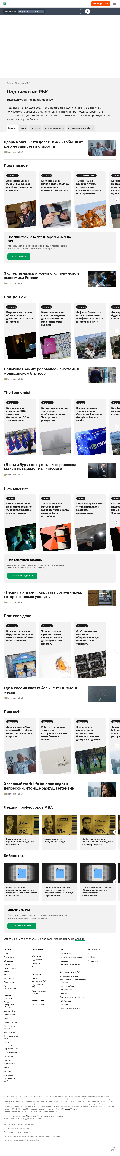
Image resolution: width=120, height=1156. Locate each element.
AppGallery (93, 960)
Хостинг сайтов (67, 985)
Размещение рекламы (70, 964)
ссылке (80, 938)
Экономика (12, 175)
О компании (65, 953)
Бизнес (81, 402)
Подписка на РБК (37, 985)
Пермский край (11, 1048)
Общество (12, 721)
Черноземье (9, 1063)
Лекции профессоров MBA (28, 807)
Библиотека (15, 856)
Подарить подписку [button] (54, 127)
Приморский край (9, 1079)
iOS (89, 953)
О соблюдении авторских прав (19, 1127)
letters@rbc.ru (70, 1108)
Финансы (46, 175)
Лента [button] (23, 127)
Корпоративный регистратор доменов (73, 980)
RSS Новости (38, 1004)
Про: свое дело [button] (17, 616)
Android (91, 957)
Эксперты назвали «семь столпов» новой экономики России (41, 275)
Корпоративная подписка (39, 992)
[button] (20, 199)
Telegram (36, 963)
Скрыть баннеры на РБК (39, 979)
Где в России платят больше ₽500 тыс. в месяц (40, 690)
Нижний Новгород (8, 1043)
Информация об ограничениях (19, 1123)
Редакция (64, 960)
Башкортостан (10, 1022)
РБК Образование (10, 987)
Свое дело (12, 625)
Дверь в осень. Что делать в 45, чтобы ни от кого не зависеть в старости (43, 144)
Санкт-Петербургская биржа (50, 1115)
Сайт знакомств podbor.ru (72, 997)
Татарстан (8, 1056)
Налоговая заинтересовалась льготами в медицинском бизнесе (41, 371)
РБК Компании (66, 1000)
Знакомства (65, 993)
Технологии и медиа (86, 175)
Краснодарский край (11, 1037)
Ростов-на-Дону (11, 1052)
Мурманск (8, 1074)
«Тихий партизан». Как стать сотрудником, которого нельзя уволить (43, 595)
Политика (8, 953)
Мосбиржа (31, 1115)
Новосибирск (10, 1014)
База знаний (9, 982)
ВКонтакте (36, 955)
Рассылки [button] (35, 127)
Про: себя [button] (13, 712)
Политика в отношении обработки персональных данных (32, 1135)
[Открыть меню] (114, 4)
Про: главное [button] (16, 165)
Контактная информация (71, 957)
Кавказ (7, 1067)
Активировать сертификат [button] (81, 127)
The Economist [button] (17, 393)
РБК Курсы (64, 1004)
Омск (6, 1018)
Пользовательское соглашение (19, 1131)
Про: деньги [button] (15, 297)
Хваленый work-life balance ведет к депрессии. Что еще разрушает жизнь (39, 786)
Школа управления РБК (70, 1008)
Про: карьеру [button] (16, 488)
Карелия (7, 1071)
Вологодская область (9, 1027)
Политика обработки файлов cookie (21, 1139)
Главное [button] (12, 128)
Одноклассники (39, 959)
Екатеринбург (10, 1010)
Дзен (34, 967)
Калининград (9, 1032)
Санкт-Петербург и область (9, 1004)
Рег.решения (66, 989)
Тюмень (7, 1059)
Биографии (9, 978)
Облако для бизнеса (69, 975)
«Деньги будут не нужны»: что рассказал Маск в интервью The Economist (41, 467)
